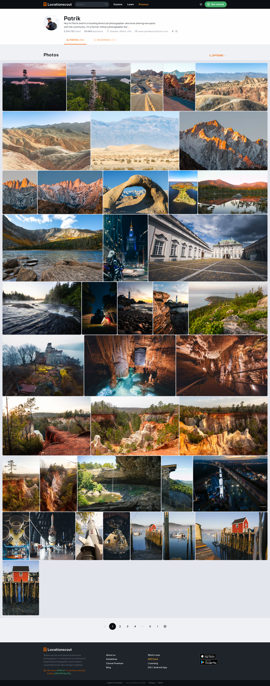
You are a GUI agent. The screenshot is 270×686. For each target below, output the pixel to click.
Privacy (152, 683)
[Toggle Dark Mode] (201, 4)
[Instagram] (176, 31)
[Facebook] (172, 31)
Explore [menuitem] (118, 4)
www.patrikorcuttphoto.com (153, 31)
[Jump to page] (165, 626)
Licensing (153, 663)
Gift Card (153, 659)
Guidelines (111, 659)
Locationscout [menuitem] (58, 4)
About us (110, 655)
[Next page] (157, 626)
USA (129, 31)
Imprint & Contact (114, 683)
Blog (108, 667)
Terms (160, 683)
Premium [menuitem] (144, 4)
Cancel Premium (114, 663)
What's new (154, 655)
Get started (217, 4)
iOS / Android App (157, 667)
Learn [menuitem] (130, 4)
